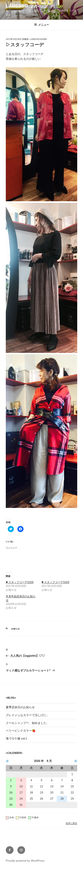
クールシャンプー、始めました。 (27, 723)
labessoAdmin (38, 39)
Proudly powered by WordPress (25, 860)
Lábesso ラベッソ (27, 5)
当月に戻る (71, 823)
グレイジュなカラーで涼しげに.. (27, 715)
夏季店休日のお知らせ (20, 707)
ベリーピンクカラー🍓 (21, 730)
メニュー (43, 24)
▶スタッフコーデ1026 (20, 582)
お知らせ (15, 629)
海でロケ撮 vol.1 (16, 738)
